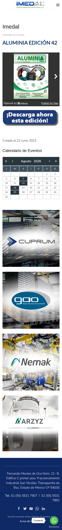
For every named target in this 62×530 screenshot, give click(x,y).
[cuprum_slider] (31, 238)
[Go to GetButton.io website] (54, 527)
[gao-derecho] (31, 300)
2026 (37, 161)
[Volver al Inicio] (31, 5)
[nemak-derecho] (31, 362)
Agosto (27, 161)
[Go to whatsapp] (54, 520)
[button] (58, 5)
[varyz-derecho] (30, 423)
